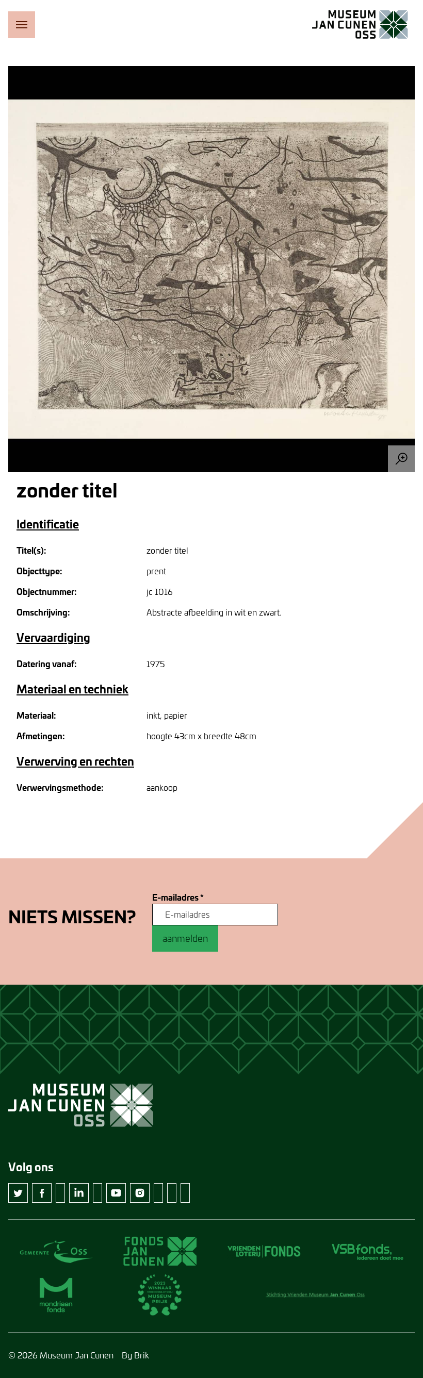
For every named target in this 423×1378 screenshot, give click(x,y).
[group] (211, 269)
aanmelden (185, 938)
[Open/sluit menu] (21, 24)
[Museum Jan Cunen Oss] (360, 24)
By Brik (135, 1355)
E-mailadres (178, 897)
